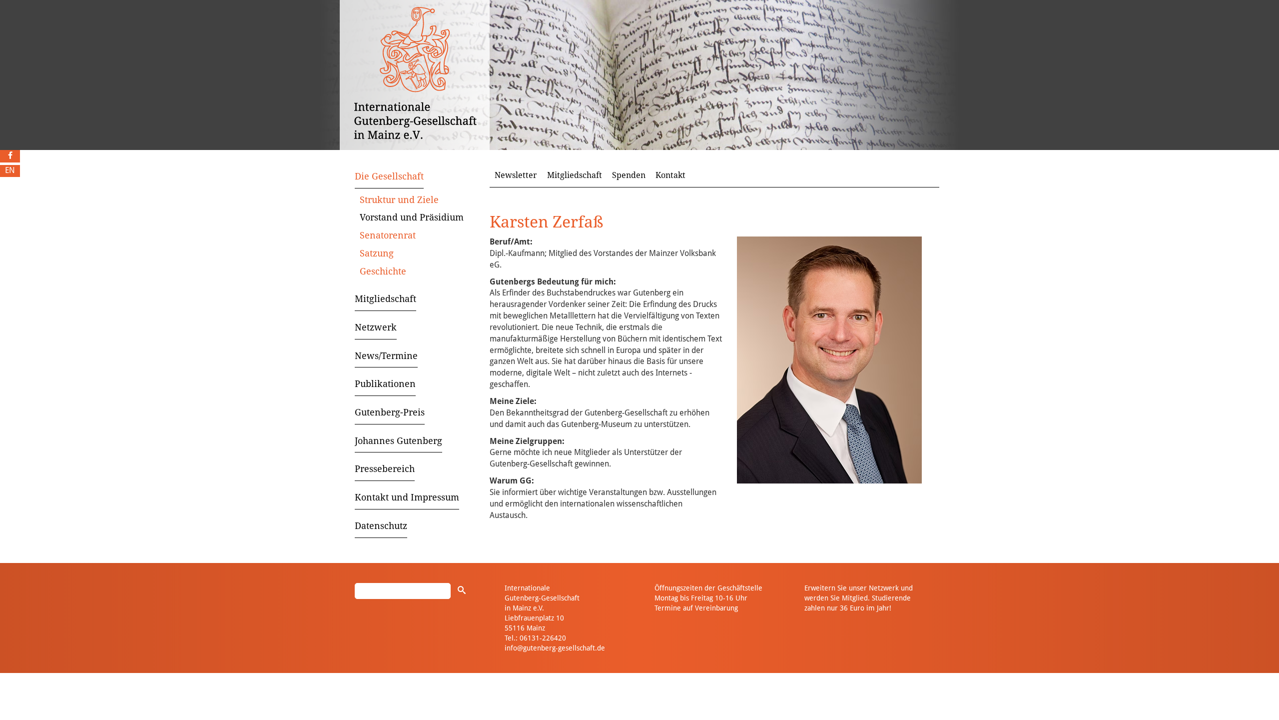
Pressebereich (385, 469)
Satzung (377, 253)
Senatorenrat (388, 235)
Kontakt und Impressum (407, 497)
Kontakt (670, 175)
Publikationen (385, 383)
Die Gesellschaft (389, 176)
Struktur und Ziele (399, 199)
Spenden (628, 175)
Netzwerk (376, 327)
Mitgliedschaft (385, 299)
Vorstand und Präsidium (412, 217)
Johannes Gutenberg (398, 441)
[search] (462, 590)
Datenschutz (381, 525)
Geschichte (383, 271)
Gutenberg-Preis (390, 412)
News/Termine (386, 355)
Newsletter (516, 175)
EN (10, 170)
